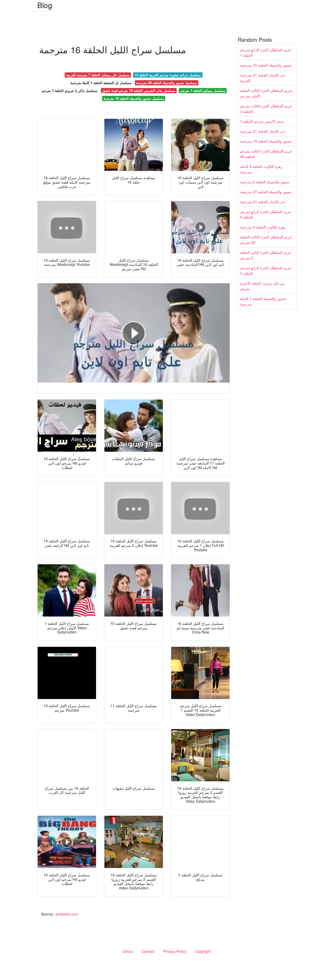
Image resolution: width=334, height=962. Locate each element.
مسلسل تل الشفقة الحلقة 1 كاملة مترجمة (101, 82)
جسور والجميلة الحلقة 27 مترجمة (266, 191)
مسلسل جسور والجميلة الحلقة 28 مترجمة (166, 82)
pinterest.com (67, 914)
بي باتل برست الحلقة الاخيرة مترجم (262, 285)
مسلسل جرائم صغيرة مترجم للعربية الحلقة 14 (167, 74)
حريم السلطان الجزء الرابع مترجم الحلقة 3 (265, 270)
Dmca (128, 951)
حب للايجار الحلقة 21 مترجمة (262, 131)
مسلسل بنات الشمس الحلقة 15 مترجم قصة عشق (138, 90)
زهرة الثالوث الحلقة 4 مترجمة (263, 227)
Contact (148, 951)
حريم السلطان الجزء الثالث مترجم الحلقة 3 (266, 108)
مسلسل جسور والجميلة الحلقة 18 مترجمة (133, 98)
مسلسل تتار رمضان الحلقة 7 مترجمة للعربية (98, 74)
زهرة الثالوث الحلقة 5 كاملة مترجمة (261, 169)
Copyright (203, 951)
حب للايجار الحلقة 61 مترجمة (262, 201)
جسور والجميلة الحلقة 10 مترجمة (266, 65)
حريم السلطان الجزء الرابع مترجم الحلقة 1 (265, 52)
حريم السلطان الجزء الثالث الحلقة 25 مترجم (266, 239)
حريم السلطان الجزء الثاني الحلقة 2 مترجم (265, 255)
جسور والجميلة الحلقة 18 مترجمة (266, 141)
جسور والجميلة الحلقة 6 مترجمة (265, 181)
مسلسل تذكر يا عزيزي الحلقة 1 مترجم (69, 90)
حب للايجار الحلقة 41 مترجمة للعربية (262, 77)
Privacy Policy (174, 951)
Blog (44, 5)
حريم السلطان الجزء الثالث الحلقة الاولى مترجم (266, 93)
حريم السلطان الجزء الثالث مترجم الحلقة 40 (266, 153)
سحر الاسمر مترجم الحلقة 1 (262, 121)
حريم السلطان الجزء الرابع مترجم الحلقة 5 (265, 214)
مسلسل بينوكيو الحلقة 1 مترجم (202, 90)
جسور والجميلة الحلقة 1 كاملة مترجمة (263, 301)
